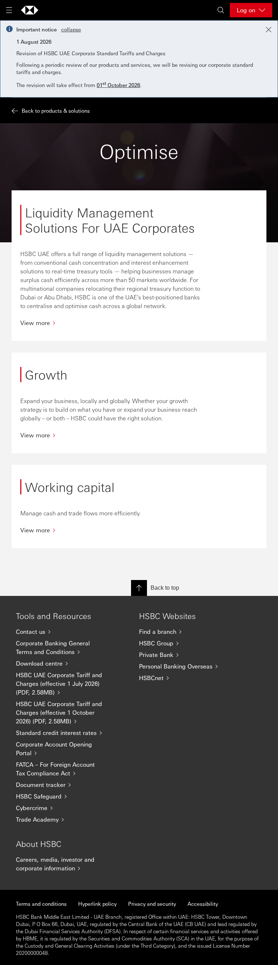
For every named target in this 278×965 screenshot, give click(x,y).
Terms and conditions (41, 903)
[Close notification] (268, 30)
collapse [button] (71, 29)
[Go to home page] (30, 10)
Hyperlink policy (97, 903)
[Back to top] (139, 588)
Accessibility (203, 903)
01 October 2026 (118, 85)
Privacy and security (152, 903)
